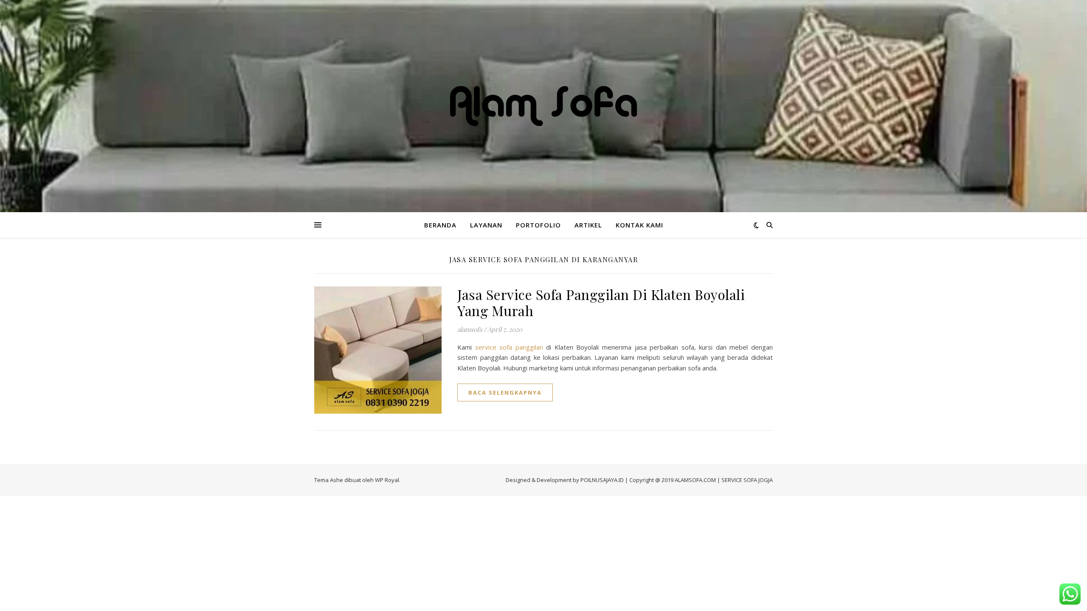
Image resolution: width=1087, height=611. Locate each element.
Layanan (486, 225)
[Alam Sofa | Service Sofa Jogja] (543, 106)
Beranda (440, 225)
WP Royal (387, 480)
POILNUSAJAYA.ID (602, 480)
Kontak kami (639, 225)
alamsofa (469, 329)
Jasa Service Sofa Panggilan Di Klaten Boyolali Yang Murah (601, 302)
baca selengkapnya (505, 392)
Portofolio (538, 225)
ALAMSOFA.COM (695, 480)
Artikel (588, 225)
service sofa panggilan (507, 347)
